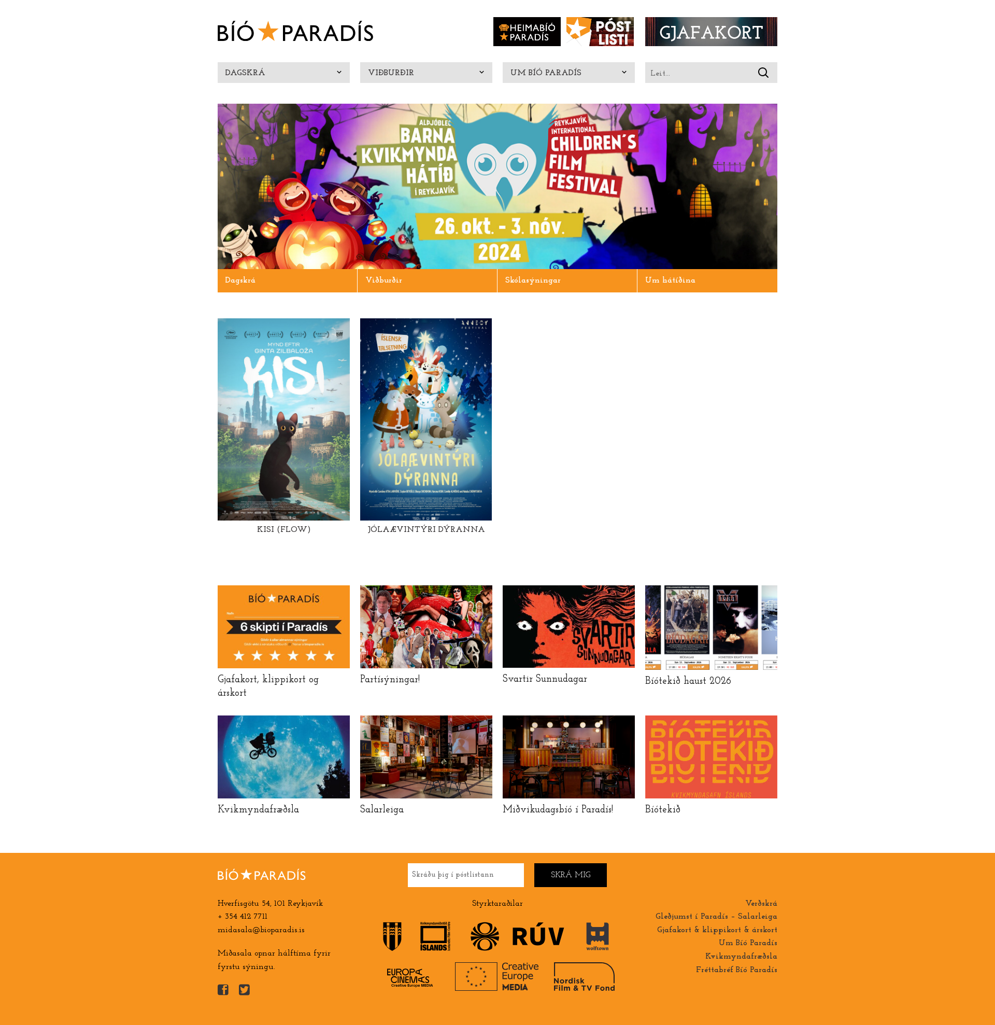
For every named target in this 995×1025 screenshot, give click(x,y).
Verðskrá (761, 904)
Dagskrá (245, 73)
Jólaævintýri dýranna (426, 530)
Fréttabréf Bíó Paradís (736, 970)
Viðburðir (391, 73)
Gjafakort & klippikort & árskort (717, 930)
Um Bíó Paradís (545, 73)
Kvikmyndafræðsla (741, 956)
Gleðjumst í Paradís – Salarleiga (716, 916)
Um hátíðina (670, 280)
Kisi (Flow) (284, 530)
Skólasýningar (533, 280)
